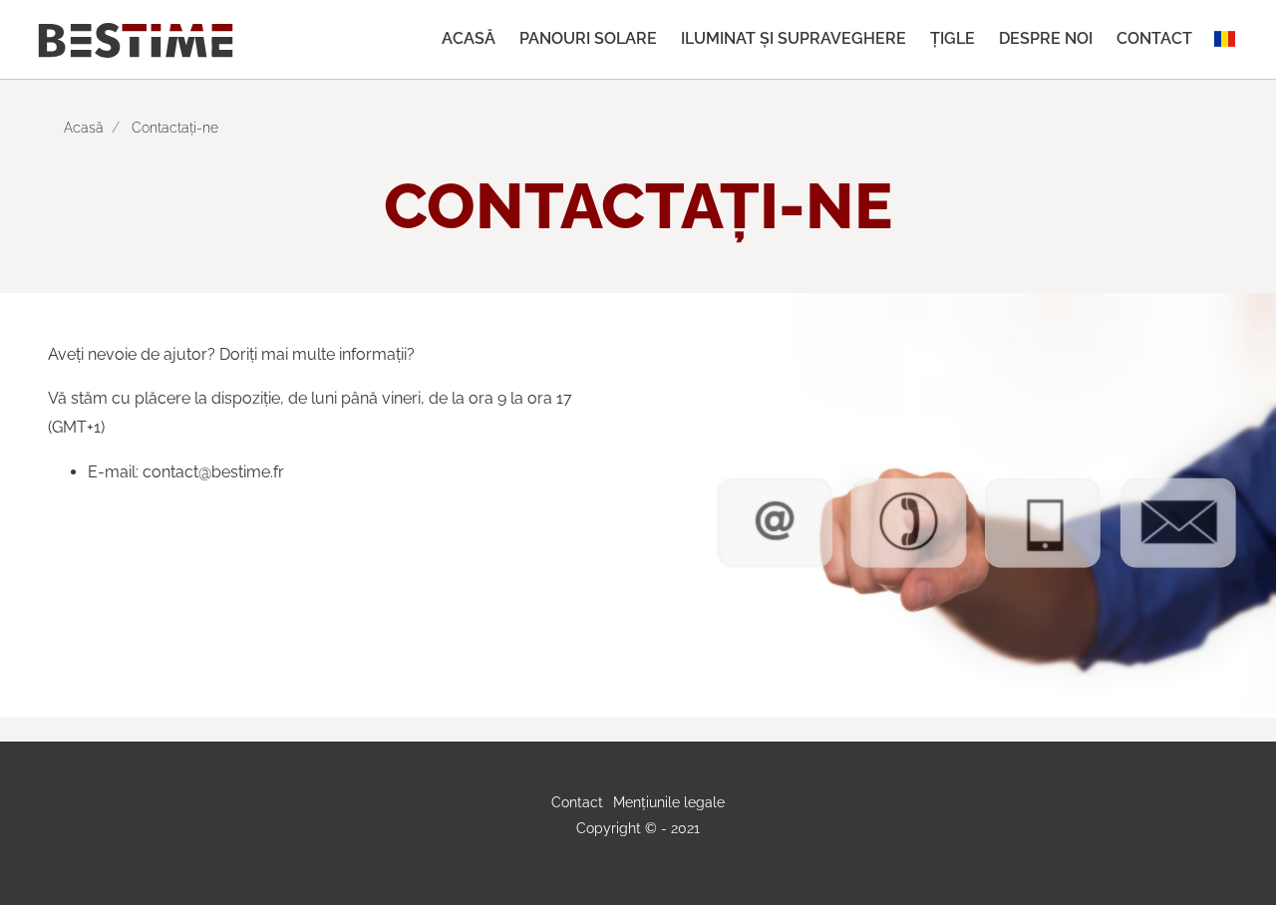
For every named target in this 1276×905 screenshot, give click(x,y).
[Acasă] (135, 39)
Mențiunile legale (669, 801)
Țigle (952, 38)
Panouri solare (588, 38)
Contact (1154, 38)
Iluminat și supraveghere (793, 38)
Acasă (468, 38)
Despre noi (1046, 38)
